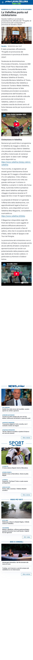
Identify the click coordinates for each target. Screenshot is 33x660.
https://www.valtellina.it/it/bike (13, 216)
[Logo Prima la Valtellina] (16, 2)
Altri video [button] (27, 537)
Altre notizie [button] (26, 438)
